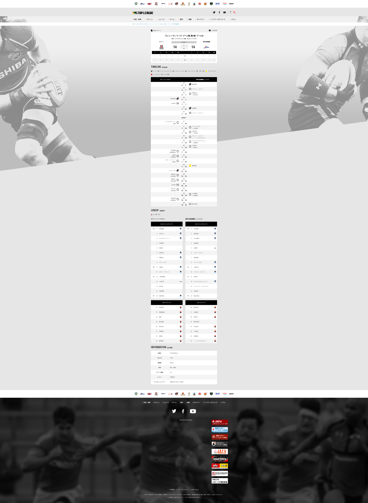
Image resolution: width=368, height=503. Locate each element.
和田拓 (174, 162)
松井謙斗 (194, 108)
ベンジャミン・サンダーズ (201, 286)
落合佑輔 (173, 181)
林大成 (161, 286)
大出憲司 (194, 145)
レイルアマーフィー (170, 121)
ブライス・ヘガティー (198, 89)
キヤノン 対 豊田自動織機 (173, 24)
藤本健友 (173, 200)
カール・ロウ (172, 170)
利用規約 (172, 489)
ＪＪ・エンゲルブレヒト (199, 138)
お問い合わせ (195, 489)
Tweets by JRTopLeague (185, 420)
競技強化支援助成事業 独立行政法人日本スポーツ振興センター (220, 473)
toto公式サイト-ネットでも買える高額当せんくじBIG (220, 466)
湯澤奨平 (161, 243)
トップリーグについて (217, 19)
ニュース (161, 19)
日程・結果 (137, 19)
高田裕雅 (194, 84)
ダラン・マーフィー (170, 160)
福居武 (174, 155)
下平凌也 (195, 133)
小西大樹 (194, 131)
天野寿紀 (173, 157)
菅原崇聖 (173, 150)
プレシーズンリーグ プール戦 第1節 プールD (184, 36)
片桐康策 (195, 142)
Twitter (214, 12)
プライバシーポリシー (183, 489)
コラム (233, 19)
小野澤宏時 (173, 98)
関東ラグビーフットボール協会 (220, 429)
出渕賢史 (195, 195)
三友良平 (173, 103)
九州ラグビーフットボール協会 (220, 444)
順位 (181, 19)
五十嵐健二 (195, 193)
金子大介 (173, 188)
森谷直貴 (173, 198)
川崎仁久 (195, 147)
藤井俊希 (194, 165)
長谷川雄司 (196, 321)
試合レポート (157, 30)
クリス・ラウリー (198, 252)
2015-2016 (145, 24)
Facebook (219, 12)
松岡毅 (195, 248)
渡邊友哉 (194, 93)
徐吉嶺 (195, 276)
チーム (172, 19)
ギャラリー (201, 19)
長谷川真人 (195, 204)
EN (230, 13)
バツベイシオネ (196, 126)
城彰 (174, 123)
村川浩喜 (195, 95)
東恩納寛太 (173, 152)
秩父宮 (189, 38)
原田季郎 (161, 291)
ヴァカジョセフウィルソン (199, 140)
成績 (189, 19)
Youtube (224, 12)
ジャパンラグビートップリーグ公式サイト (142, 12)
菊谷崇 (161, 248)
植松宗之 (173, 174)
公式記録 (214, 30)
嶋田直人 (173, 179)
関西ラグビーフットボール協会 (220, 437)
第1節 (165, 24)
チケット (150, 19)
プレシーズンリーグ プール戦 (155, 24)
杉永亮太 (173, 176)
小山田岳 (195, 128)
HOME (133, 24)
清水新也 (173, 190)
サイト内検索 (234, 12)
